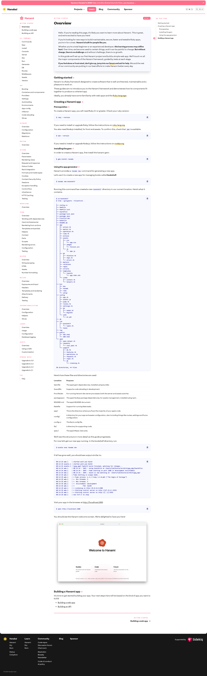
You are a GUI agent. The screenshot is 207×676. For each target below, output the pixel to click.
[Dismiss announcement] (203, 2)
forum (112, 63)
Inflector (25, 112)
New (23, 45)
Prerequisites (164, 29)
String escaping (28, 263)
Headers (25, 287)
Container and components (33, 92)
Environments (27, 105)
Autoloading (27, 102)
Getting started (163, 23)
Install (24, 48)
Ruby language (119, 95)
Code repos (42, 642)
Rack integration (28, 169)
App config (26, 108)
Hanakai (13, 638)
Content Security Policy (31, 179)
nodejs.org (119, 143)
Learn (27, 638)
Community (43, 638)
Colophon (13, 655)
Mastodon (42, 652)
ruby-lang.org (118, 125)
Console (25, 51)
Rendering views (28, 160)
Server (24, 55)
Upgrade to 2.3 (27, 364)
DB (23, 67)
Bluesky (41, 655)
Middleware (26, 74)
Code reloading (28, 115)
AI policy (41, 664)
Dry (10, 645)
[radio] (187, 9)
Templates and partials (31, 228)
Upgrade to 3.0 (28, 360)
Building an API (28, 33)
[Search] (199, 9)
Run (23, 61)
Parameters (26, 156)
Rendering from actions (31, 225)
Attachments (27, 294)
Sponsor (74, 638)
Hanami (12, 642)
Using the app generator (168, 35)
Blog (61, 638)
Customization (28, 352)
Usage (24, 330)
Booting (25, 89)
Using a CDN (27, 349)
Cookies (25, 176)
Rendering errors (28, 245)
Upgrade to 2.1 (27, 370)
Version (25, 80)
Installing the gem (165, 32)
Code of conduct (45, 661)
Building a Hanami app (165, 38)
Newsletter (42, 657)
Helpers (25, 232)
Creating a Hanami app (166, 26)
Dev (23, 58)
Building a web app (29, 30)
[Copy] (147, 117)
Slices (24, 118)
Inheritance (26, 192)
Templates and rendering (32, 291)
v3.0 (146, 18)
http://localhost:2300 (93, 502)
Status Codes (27, 166)
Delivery (25, 297)
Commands (27, 42)
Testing (25, 198)
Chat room (42, 648)
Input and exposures (30, 222)
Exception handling (29, 186)
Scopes (25, 241)
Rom (11, 648)
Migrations (26, 133)
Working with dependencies (33, 219)
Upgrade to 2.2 (27, 367)
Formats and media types (32, 173)
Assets (24, 77)
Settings (25, 99)
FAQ (23, 379)
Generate (25, 64)
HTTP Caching (27, 195)
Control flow (27, 189)
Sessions (25, 182)
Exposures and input (30, 284)
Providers (25, 95)
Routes (24, 71)
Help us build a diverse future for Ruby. (103, 3)
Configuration (27, 130)
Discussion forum (45, 645)
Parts (24, 238)
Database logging (29, 337)
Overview (26, 27)
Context (25, 235)
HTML (24, 266)
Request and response (31, 163)
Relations (25, 136)
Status (12, 652)
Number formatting (30, 272)
